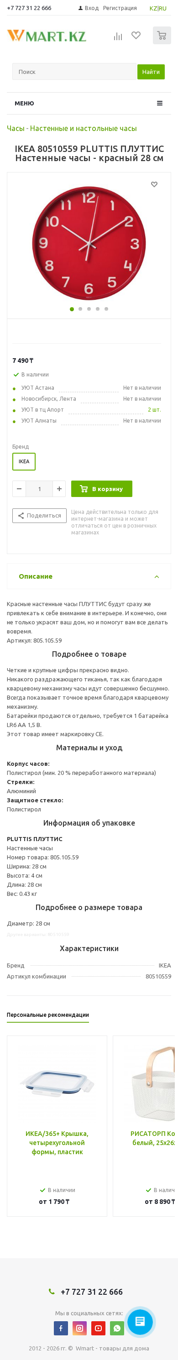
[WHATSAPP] (117, 1328)
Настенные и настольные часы (83, 128)
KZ (153, 8)
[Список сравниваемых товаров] (118, 39)
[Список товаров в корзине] (163, 42)
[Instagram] (80, 1328)
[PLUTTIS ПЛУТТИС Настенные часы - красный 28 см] (89, 243)
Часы (16, 128)
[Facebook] (61, 1328)
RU (163, 8)
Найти (151, 71)
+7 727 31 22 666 (29, 8)
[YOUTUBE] (98, 1328)
